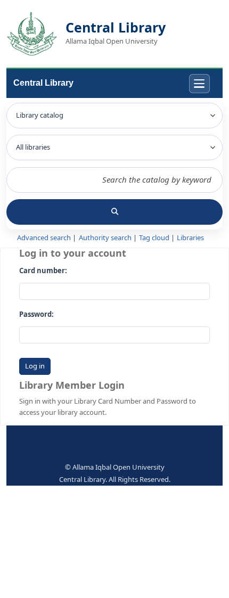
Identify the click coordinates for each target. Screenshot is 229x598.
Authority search (105, 238)
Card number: (43, 271)
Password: (36, 314)
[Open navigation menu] (199, 84)
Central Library (43, 82)
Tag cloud (154, 238)
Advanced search (44, 238)
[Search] (114, 212)
